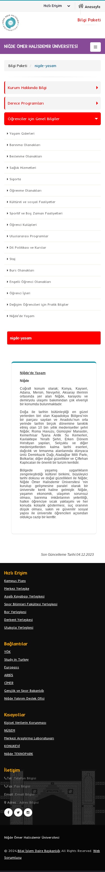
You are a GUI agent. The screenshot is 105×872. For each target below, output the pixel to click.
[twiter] (18, 812)
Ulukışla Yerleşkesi (18, 627)
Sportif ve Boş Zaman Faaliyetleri (36, 213)
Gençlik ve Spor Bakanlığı (24, 690)
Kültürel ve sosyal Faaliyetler (32, 202)
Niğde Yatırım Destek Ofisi (24, 698)
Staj (12, 259)
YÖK (7, 651)
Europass (11, 667)
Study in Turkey (16, 659)
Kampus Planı (15, 581)
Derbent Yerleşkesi (18, 619)
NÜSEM (9, 730)
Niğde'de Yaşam (22, 316)
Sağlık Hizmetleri (23, 167)
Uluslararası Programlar (29, 236)
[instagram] (28, 812)
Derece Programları (26, 103)
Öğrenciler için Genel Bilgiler (34, 118)
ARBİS (8, 675)
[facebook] (8, 812)
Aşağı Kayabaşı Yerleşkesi (24, 596)
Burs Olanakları (22, 270)
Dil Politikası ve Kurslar (28, 247)
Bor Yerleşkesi (15, 612)
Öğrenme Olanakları (25, 190)
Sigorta (15, 179)
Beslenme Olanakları (26, 156)
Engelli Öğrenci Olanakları (30, 282)
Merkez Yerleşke (16, 588)
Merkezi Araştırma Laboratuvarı (29, 738)
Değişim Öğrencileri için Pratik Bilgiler (39, 304)
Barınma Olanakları (25, 145)
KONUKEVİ (12, 746)
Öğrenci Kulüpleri (23, 225)
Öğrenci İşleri (20, 293)
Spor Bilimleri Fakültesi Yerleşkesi (30, 604)
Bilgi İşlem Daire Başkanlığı (39, 851)
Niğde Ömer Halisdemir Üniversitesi (31, 837)
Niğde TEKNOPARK (18, 754)
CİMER (8, 683)
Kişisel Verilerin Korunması (25, 722)
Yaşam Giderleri (22, 133)
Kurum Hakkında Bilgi (27, 87)
